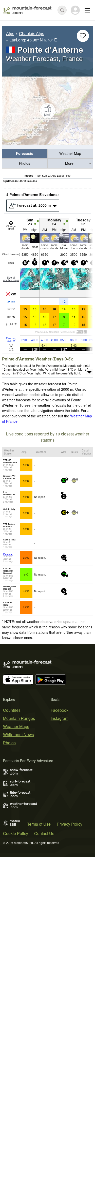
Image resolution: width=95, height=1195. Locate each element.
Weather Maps (16, 726)
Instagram (59, 718)
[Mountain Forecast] (27, 10)
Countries (12, 710)
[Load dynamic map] (47, 110)
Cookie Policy (15, 833)
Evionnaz (8, 554)
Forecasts (24, 153)
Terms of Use (39, 824)
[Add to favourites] (83, 36)
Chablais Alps (31, 34)
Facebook (59, 710)
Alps (10, 34)
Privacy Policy (69, 824)
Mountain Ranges (19, 718)
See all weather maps (11, 279)
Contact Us (44, 833)
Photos (24, 163)
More (69, 163)
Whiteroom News (18, 734)
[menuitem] (25, 154)
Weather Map (70, 153)
